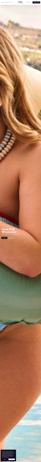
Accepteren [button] (11, 459)
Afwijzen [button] (5, 459)
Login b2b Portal (36, 2)
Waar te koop (7, 2)
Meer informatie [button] (6, 457)
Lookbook (2, 2)
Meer (11, 2)
